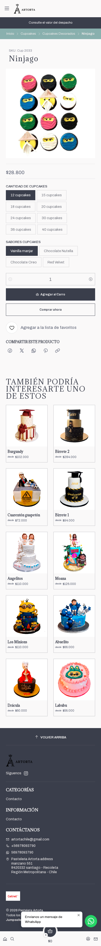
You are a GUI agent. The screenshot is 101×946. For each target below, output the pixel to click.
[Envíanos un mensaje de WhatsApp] (91, 921)
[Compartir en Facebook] (10, 351)
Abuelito (62, 642)
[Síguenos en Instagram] (26, 773)
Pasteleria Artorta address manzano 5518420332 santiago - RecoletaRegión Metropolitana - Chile (34, 865)
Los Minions (17, 642)
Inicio (10, 33)
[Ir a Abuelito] (74, 616)
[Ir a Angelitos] (26, 552)
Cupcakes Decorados (58, 33)
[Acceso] (88, 937)
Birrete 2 (62, 451)
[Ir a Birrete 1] (74, 489)
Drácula (14, 705)
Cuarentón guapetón (24, 515)
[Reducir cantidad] (10, 279)
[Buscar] (12, 937)
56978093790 (22, 852)
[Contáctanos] (95, 937)
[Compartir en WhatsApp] (34, 351)
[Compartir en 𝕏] (22, 351)
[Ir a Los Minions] (26, 616)
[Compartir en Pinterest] (45, 351)
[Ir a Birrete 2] (74, 425)
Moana (60, 578)
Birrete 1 (62, 515)
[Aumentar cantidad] (91, 279)
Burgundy (15, 451)
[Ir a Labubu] (74, 679)
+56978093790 (23, 846)
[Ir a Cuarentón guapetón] (26, 489)
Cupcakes (28, 33)
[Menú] (7, 8)
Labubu (61, 705)
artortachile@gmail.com (30, 839)
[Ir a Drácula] (26, 679)
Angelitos (15, 578)
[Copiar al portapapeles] (57, 351)
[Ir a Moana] (74, 552)
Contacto (14, 799)
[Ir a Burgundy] (26, 425)
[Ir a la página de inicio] (24, 9)
